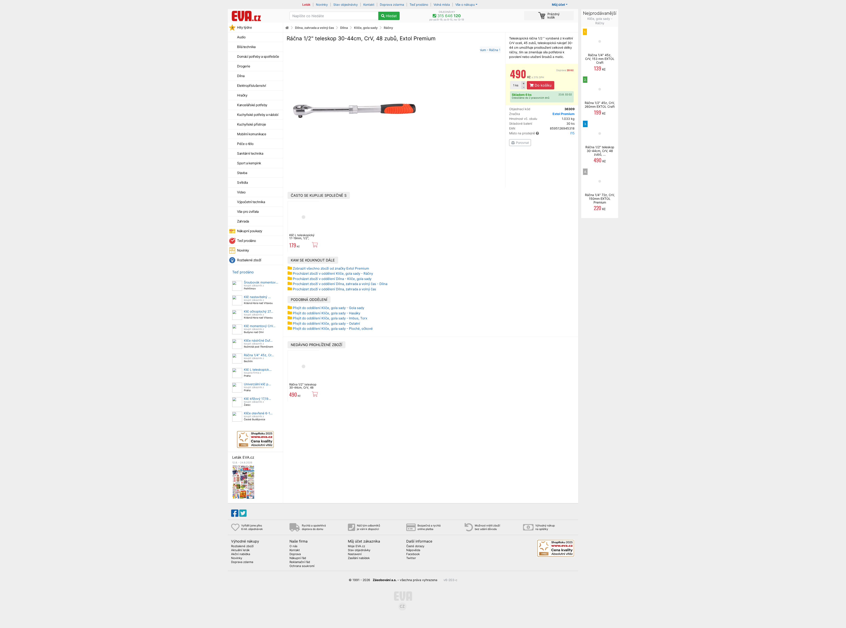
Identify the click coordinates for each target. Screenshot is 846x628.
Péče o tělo (245, 144)
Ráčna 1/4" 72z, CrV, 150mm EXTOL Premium (600, 198)
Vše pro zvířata (248, 211)
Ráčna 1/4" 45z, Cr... (259, 355)
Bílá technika (246, 47)
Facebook (413, 554)
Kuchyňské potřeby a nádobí (257, 115)
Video (241, 192)
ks (515, 85)
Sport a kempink (249, 163)
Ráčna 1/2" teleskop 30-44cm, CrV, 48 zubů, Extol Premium (303, 388)
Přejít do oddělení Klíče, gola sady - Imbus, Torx (330, 318)
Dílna (241, 76)
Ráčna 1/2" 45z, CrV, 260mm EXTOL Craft (600, 104)
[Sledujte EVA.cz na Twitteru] (243, 513)
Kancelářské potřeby (252, 105)
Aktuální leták (240, 550)
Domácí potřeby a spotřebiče (258, 56)
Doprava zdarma (392, 4)
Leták (306, 4)
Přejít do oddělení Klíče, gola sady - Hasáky (326, 313)
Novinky (322, 4)
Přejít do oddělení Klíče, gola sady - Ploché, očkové (333, 328)
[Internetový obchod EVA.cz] (257, 16)
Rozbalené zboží (249, 260)
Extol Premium (564, 114)
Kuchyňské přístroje (251, 124)
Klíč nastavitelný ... (257, 297)
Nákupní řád (297, 558)
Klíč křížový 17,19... (257, 398)
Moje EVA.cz (356, 546)
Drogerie (243, 66)
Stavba (242, 173)
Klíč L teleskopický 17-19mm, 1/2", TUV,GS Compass (301, 238)
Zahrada (243, 221)
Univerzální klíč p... (257, 384)
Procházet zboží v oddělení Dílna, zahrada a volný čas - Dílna (340, 284)
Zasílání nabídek (359, 558)
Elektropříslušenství (251, 85)
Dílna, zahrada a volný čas (314, 28)
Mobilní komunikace (251, 134)
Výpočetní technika (251, 202)
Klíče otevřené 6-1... (258, 413)
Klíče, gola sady (366, 28)
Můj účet (558, 4)
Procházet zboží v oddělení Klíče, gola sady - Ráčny (333, 273)
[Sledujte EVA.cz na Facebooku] (234, 513)
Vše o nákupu (465, 4)
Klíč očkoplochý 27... (258, 311)
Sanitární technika (250, 153)
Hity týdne (244, 27)
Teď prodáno (419, 4)
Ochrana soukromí (301, 566)
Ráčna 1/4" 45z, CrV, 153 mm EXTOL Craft (599, 58)
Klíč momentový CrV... (259, 326)
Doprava (565, 70)
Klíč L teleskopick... (258, 369)
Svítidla (242, 182)
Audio (241, 37)
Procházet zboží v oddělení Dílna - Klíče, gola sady (332, 279)
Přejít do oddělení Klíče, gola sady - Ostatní (326, 323)
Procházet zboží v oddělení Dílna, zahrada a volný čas (334, 289)
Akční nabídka (240, 554)
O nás (293, 546)
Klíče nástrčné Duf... (258, 340)
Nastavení (355, 554)
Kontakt (368, 4)
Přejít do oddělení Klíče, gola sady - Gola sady (328, 308)
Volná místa (442, 4)
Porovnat (522, 142)
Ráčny (388, 28)
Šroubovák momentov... (261, 282)
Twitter (411, 558)
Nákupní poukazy (249, 231)
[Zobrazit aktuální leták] (243, 482)
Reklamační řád (299, 562)
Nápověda (413, 550)
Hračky (242, 95)
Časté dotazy (415, 546)
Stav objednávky (345, 4)
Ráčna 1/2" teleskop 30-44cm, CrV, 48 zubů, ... (599, 150)
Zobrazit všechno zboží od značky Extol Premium (331, 268)
